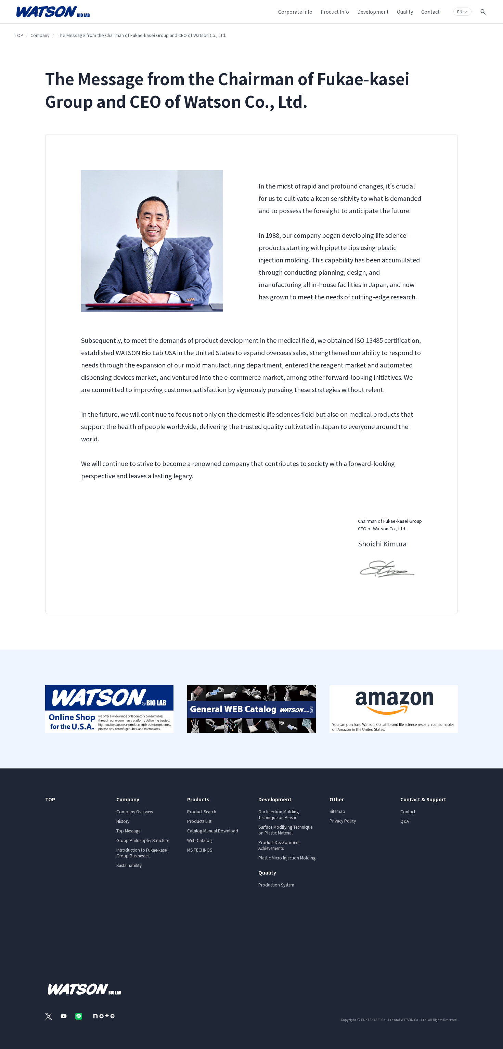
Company (40, 35)
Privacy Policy (343, 821)
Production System (276, 885)
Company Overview (134, 811)
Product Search (201, 811)
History (122, 821)
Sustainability (129, 865)
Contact (407, 811)
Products (198, 799)
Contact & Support (423, 799)
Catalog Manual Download (212, 830)
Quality (267, 872)
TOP (19, 35)
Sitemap (337, 811)
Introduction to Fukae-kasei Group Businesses (142, 852)
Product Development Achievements (279, 845)
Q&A (404, 821)
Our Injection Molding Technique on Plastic (278, 814)
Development (275, 799)
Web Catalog (199, 840)
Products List (199, 821)
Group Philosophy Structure (142, 840)
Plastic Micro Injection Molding (286, 857)
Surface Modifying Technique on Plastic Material (285, 830)
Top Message (128, 830)
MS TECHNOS (199, 850)
